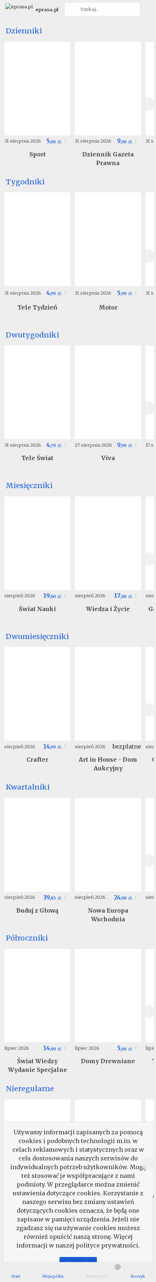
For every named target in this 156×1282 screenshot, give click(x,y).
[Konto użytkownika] (147, 9)
